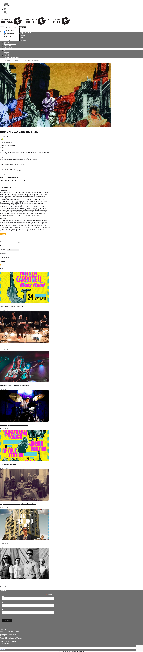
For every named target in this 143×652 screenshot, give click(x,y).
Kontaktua (7, 42)
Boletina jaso (8, 47)
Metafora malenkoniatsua (7, 582)
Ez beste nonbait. (4, 543)
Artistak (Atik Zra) (25, 32)
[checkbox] (14, 29)
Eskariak (6, 52)
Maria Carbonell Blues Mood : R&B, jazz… (12, 306)
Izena (3, 596)
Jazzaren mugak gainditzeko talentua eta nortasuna (14, 425)
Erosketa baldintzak (10, 44)
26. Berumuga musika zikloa (8, 464)
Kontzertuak (23, 35)
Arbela (6, 50)
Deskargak (7, 54)
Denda (21, 34)
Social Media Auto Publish (64, 651)
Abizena (4, 603)
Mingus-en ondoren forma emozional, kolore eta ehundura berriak (18, 504)
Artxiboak (3, 250)
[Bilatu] (19, 242)
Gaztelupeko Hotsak (6, 142)
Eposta (4, 610)
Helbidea (6, 55)
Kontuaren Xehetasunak (11, 57)
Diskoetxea (7, 45)
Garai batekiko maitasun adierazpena (10, 346)
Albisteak (22, 37)
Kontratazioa (23, 40)
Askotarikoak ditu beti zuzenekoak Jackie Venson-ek (14, 385)
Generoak (22, 39)
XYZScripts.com (81, 651)
